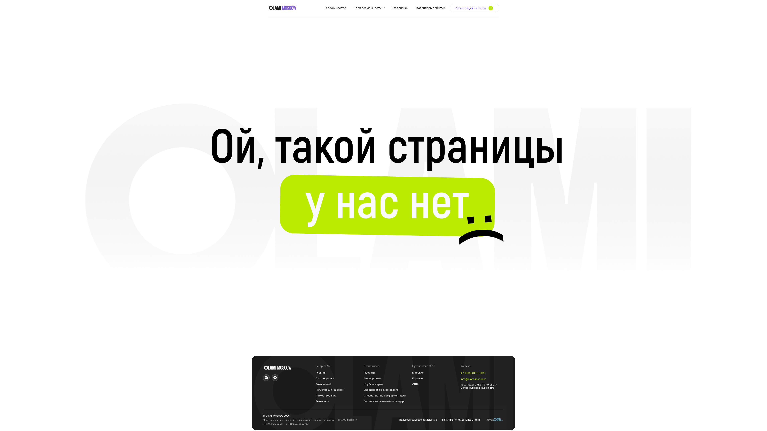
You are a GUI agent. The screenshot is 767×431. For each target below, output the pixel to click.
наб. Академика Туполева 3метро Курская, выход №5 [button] (479, 386)
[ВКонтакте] (266, 377)
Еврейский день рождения (381, 389)
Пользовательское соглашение (418, 419)
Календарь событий (430, 8)
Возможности (372, 366)
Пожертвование (326, 395)
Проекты (369, 372)
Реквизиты (322, 401)
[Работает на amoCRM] (494, 419)
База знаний (399, 8)
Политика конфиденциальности (461, 419)
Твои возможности (368, 8)
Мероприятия (372, 378)
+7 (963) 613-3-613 (473, 373)
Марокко (418, 372)
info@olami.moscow (473, 379)
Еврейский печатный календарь (384, 401)
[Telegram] (275, 377)
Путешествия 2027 (423, 366)
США (415, 384)
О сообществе (335, 8)
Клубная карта (373, 384)
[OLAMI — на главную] (282, 8)
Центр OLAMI (323, 366)
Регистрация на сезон (330, 389)
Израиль (417, 378)
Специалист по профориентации (385, 395)
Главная (321, 372)
